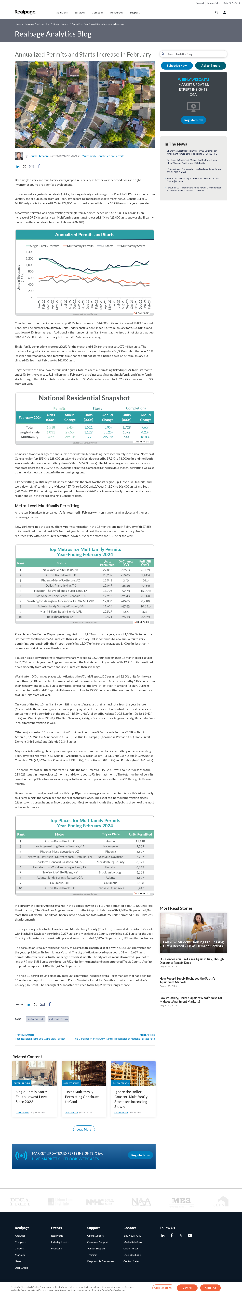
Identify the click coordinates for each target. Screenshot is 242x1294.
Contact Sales (213, 3)
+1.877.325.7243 (231, 3)
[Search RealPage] (216, 12)
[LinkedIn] (162, 1236)
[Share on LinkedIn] (18, 167)
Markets (20, 1254)
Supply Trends (61, 24)
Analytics (20, 1235)
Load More (84, 1129)
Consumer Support (97, 1242)
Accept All (210, 1287)
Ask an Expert (210, 65)
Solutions (62, 12)
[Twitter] (181, 1236)
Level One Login (132, 1254)
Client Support (95, 1235)
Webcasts (57, 1248)
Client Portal (130, 1248)
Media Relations (132, 1242)
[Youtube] (190, 1236)
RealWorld (57, 1235)
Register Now (193, 120)
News (18, 1261)
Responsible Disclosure (100, 1261)
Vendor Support (96, 1248)
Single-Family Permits (58, 1019)
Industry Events (59, 1242)
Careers (19, 1248)
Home (18, 24)
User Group (21, 1267)
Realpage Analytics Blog (37, 24)
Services (80, 12)
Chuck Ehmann (38, 156)
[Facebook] (172, 1236)
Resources (116, 12)
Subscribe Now (177, 65)
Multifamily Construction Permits (102, 156)
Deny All (187, 1287)
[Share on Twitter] (24, 167)
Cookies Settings (163, 1287)
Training (92, 1254)
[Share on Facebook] (39, 167)
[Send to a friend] (31, 166)
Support (200, 3)
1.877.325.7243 (132, 1235)
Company (97, 12)
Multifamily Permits (35, 1019)
